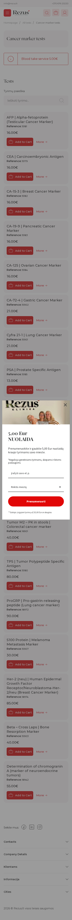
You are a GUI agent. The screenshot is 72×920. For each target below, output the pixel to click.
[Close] (65, 404)
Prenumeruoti (36, 501)
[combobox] (36, 487)
